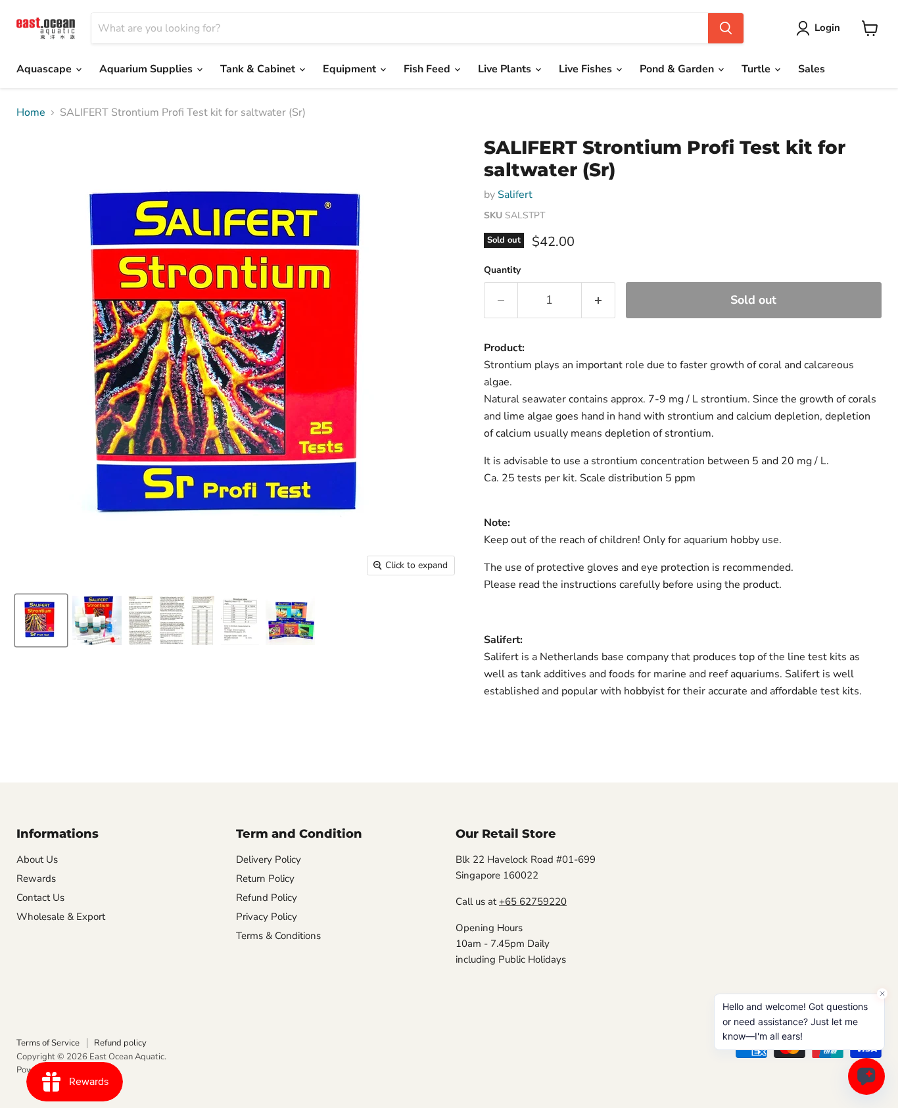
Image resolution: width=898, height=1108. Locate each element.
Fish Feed (428, 69)
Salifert (515, 194)
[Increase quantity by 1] (598, 300)
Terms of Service (48, 1043)
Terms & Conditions (278, 935)
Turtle (757, 69)
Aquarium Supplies (147, 69)
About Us (37, 859)
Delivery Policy (268, 859)
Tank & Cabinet (259, 69)
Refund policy (120, 1043)
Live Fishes (587, 69)
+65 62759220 (533, 901)
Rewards (36, 878)
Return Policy (265, 878)
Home (30, 112)
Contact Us (40, 897)
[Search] (726, 28)
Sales (811, 69)
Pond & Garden (678, 69)
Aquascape (45, 69)
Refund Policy (266, 897)
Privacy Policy (266, 916)
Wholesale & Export (60, 916)
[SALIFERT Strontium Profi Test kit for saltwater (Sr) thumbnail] (41, 620)
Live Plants (506, 69)
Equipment (351, 69)
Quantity (502, 270)
